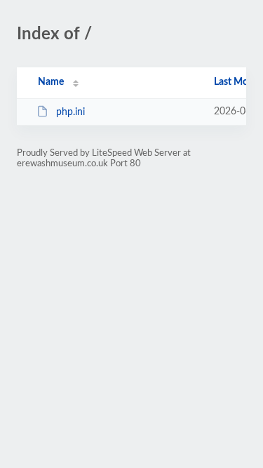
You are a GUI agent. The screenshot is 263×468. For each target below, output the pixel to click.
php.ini (70, 112)
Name (51, 82)
